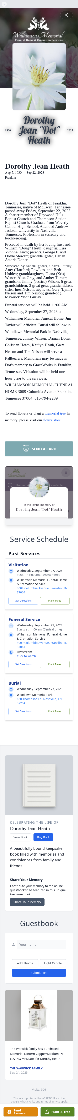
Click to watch (26, 656)
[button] (39, 1015)
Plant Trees (54, 600)
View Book (20, 837)
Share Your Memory (27, 902)
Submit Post (39, 973)
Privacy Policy (27, 1101)
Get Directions (23, 600)
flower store (52, 419)
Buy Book (43, 837)
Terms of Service (50, 1101)
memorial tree (55, 413)
